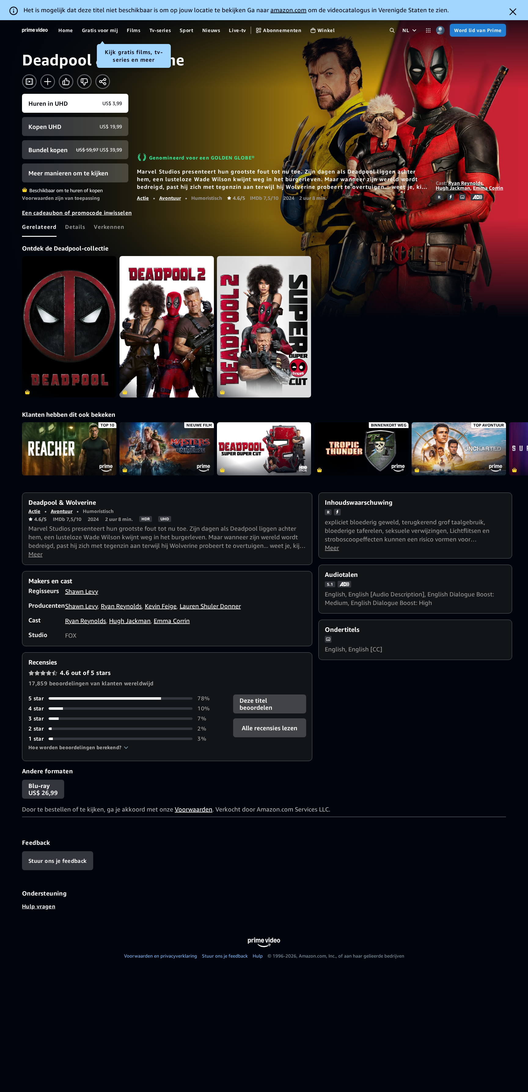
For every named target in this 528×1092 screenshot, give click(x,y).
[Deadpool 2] (166, 327)
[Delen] (102, 81)
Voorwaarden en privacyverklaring (160, 955)
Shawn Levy (81, 591)
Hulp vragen (38, 906)
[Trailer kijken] (29, 81)
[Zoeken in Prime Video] (392, 30)
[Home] (35, 30)
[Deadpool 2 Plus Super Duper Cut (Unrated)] (264, 327)
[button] (78, 747)
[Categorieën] (428, 30)
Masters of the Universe (166, 448)
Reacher (69, 448)
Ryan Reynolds (465, 183)
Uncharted (459, 448)
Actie (143, 198)
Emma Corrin (488, 188)
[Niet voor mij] (84, 81)
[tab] (39, 227)
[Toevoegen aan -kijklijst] (47, 81)
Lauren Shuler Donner (210, 606)
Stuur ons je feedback (225, 955)
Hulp (258, 955)
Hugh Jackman (453, 188)
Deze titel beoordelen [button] (256, 704)
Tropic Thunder (361, 448)
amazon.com (288, 9)
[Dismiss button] (513, 11)
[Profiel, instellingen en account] (440, 30)
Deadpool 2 (264, 448)
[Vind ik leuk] (66, 81)
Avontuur (170, 198)
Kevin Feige (161, 606)
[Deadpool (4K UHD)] (69, 327)
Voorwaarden (193, 809)
